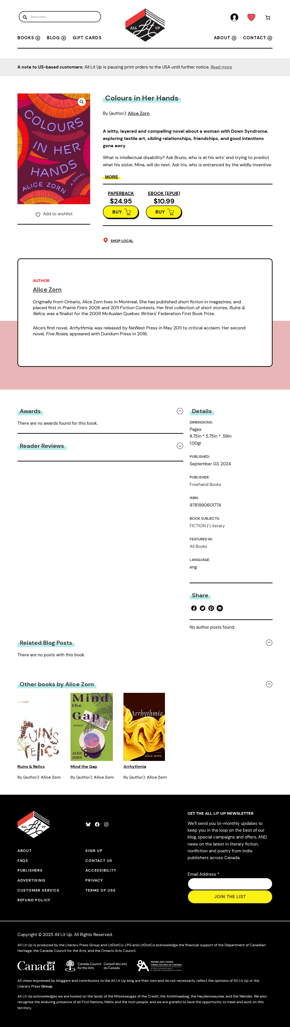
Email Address (203, 874)
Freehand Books (205, 484)
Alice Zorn (139, 113)
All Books (198, 546)
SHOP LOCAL (122, 240)
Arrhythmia (134, 766)
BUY (117, 212)
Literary (217, 526)
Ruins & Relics (31, 766)
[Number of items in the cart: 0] (268, 18)
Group (46, 986)
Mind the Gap (83, 766)
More (111, 176)
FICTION (198, 526)
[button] (82, 102)
